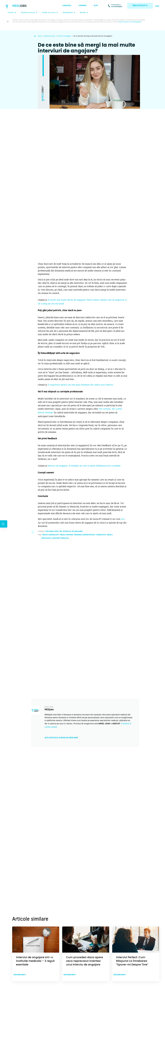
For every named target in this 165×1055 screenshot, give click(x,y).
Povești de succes (49, 13)
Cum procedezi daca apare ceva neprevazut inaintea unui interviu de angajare (84, 960)
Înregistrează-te (140, 6)
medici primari (66, 535)
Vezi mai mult (19, 974)
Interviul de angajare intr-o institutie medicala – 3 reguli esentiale (35, 960)
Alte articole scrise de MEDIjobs (61, 738)
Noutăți (83, 13)
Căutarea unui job (28, 13)
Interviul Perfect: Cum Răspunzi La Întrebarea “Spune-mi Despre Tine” (132, 960)
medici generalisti (50, 535)
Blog (96, 6)
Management (68, 13)
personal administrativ (84, 535)
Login (157, 6)
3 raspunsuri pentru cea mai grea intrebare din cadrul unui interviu (80, 385)
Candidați (66, 6)
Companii (83, 6)
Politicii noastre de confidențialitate (130, 22)
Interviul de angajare (64, 36)
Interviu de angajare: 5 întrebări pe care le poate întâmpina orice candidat (84, 466)
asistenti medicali (60, 538)
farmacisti (101, 535)
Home (40, 36)
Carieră (11, 13)
